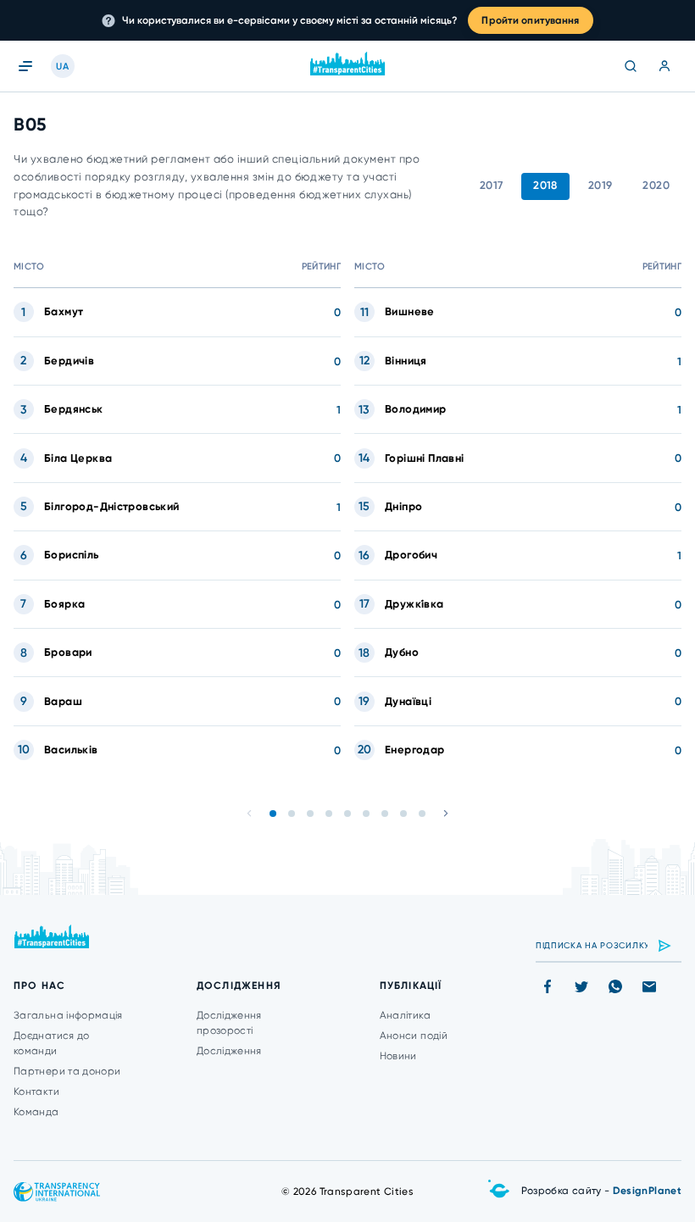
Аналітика (405, 1015)
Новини (398, 1056)
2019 (600, 185)
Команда (36, 1112)
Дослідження (229, 1051)
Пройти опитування (530, 20)
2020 (656, 185)
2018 (545, 185)
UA (62, 66)
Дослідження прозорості (229, 1022)
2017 (491, 185)
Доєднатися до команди (52, 1043)
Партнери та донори (67, 1071)
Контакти (36, 1091)
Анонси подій (414, 1035)
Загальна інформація (68, 1015)
